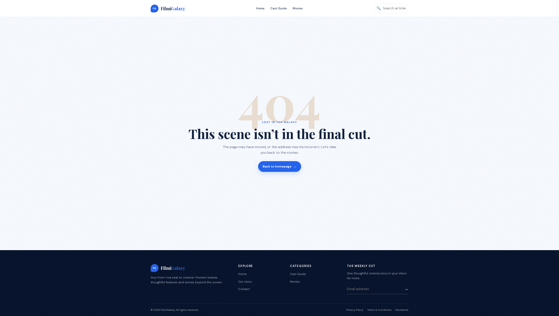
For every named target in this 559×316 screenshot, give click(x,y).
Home (260, 8)
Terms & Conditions (379, 310)
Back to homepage (280, 166)
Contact (244, 289)
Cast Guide (278, 8)
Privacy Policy (354, 310)
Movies (298, 8)
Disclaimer (401, 310)
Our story (245, 282)
